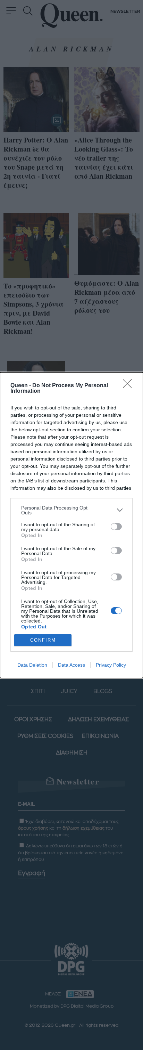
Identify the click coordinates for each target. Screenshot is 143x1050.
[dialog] (71, 525)
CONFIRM (43, 640)
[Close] (129, 385)
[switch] (116, 526)
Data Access (71, 665)
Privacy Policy (111, 665)
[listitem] (71, 510)
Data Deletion (32, 665)
